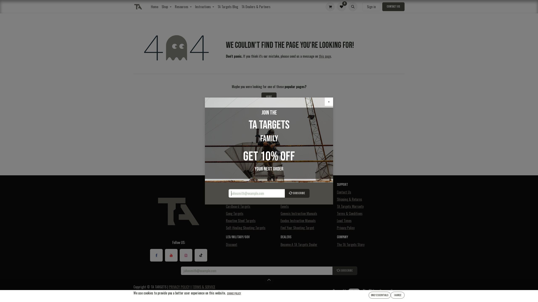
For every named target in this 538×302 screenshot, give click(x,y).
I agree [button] (397, 295)
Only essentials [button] (379, 295)
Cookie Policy (234, 293)
